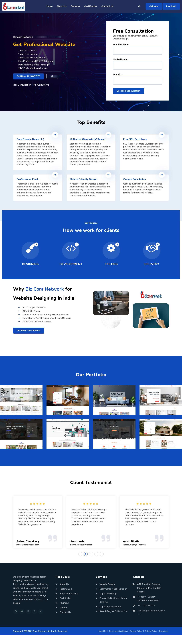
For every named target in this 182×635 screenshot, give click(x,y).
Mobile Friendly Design (83, 179)
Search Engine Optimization (114, 611)
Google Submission (134, 179)
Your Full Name (120, 44)
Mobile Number (120, 59)
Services (75, 6)
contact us (65, 612)
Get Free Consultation (128, 91)
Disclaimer (163, 631)
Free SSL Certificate (135, 139)
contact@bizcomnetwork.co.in (151, 612)
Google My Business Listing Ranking (113, 600)
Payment (64, 603)
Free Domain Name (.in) (30, 139)
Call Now (153, 6)
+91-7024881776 (40, 85)
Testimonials (66, 589)
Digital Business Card (110, 606)
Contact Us (107, 6)
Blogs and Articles (69, 593)
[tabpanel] (71, 522)
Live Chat (171, 6)
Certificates (90, 6)
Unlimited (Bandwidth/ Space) (88, 139)
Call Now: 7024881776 (28, 76)
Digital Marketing (108, 593)
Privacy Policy (136, 631)
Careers (63, 607)
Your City (118, 74)
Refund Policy (151, 631)
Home (50, 6)
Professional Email (28, 179)
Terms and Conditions (118, 631)
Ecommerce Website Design (113, 589)
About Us (62, 6)
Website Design (107, 584)
